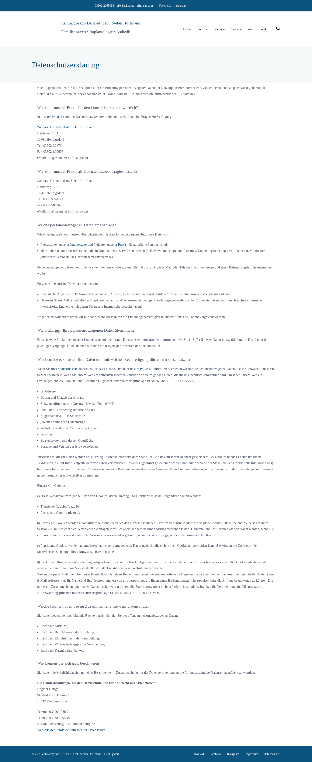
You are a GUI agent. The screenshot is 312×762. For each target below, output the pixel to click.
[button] (205, 29)
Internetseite (78, 244)
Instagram (179, 5)
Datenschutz (271, 754)
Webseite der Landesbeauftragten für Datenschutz (71, 730)
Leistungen (219, 29)
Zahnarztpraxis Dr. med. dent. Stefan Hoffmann (100, 23)
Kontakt (262, 29)
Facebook (165, 5)
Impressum (251, 754)
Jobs (250, 29)
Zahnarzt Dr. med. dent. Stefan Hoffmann (65, 127)
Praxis (199, 29)
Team (234, 29)
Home (187, 29)
